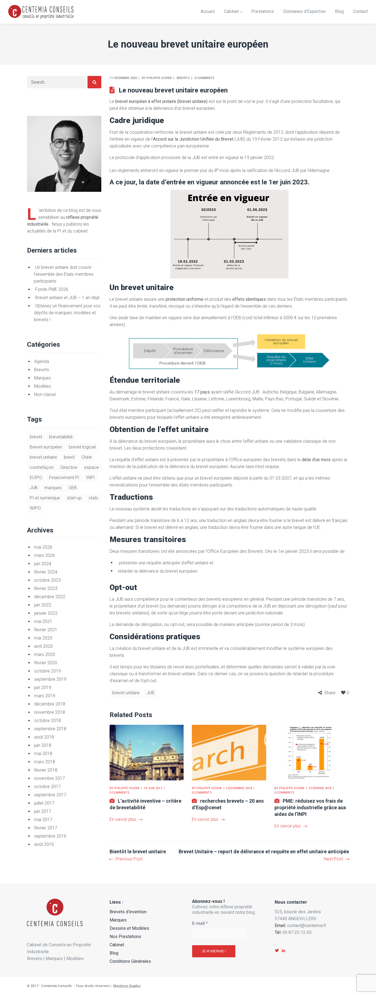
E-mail (200, 923)
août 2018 (44, 737)
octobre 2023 (47, 580)
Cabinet (117, 944)
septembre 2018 (50, 728)
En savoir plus (123, 819)
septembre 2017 (50, 794)
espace (91, 467)
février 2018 (45, 770)
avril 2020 (43, 646)
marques (53, 487)
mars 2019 (44, 695)
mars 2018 (44, 761)
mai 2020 (43, 638)
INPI (90, 477)
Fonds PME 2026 (51, 289)
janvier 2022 (46, 613)
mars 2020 (44, 654)
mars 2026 (44, 555)
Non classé (45, 394)
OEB (73, 487)
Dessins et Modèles (129, 928)
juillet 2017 (44, 803)
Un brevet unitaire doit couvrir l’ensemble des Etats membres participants (64, 274)
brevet (36, 436)
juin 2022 (42, 605)
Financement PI (64, 477)
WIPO (35, 508)
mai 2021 (43, 621)
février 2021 (45, 629)
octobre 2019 (47, 671)
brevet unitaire (126, 692)
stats (93, 498)
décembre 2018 (49, 704)
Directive (69, 467)
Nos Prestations (125, 936)
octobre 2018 (47, 720)
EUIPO (36, 477)
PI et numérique (45, 498)
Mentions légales (127, 986)
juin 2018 (42, 745)
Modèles (42, 386)
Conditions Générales (130, 961)
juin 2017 (42, 811)
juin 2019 (42, 687)
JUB (150, 692)
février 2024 (45, 572)
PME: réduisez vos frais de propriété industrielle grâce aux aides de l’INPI (310, 807)
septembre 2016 (50, 836)
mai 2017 (43, 819)
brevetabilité (61, 436)
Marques (42, 378)
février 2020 (45, 662)
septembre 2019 (50, 679)
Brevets (183, 78)
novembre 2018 (49, 712)
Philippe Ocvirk (159, 78)
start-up (74, 498)
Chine (86, 457)
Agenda (41, 361)
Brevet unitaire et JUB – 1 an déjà (67, 297)
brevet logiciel (82, 447)
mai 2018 (43, 753)
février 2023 (45, 588)
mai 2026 (43, 547)
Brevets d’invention (128, 911)
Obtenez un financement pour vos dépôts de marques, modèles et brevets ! (67, 312)
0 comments (204, 78)
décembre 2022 (49, 596)
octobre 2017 (47, 786)
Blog (114, 953)
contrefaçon (42, 467)
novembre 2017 (49, 778)
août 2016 (44, 844)
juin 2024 (42, 563)
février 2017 (45, 827)
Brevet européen (46, 447)
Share (330, 692)
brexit (69, 457)
